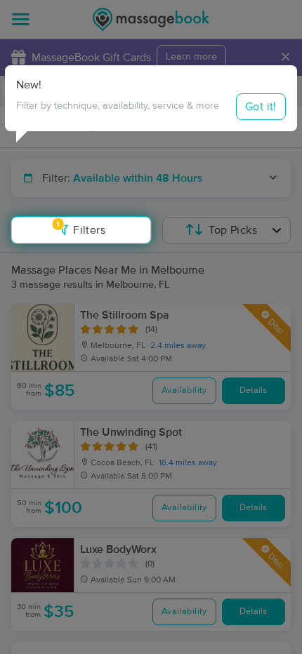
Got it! (261, 106)
